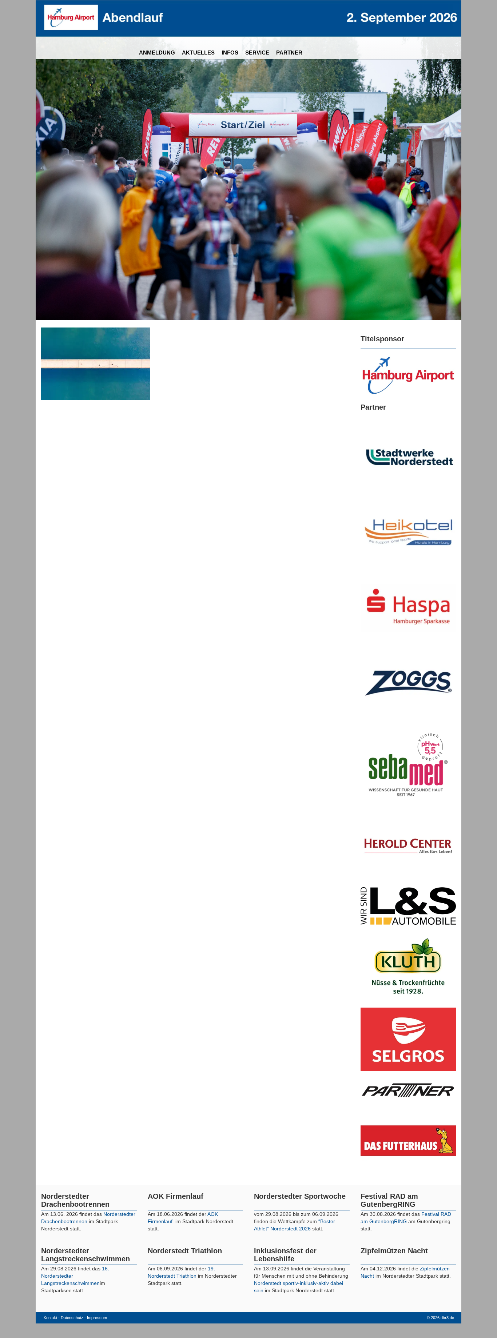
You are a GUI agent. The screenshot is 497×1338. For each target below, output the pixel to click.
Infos (230, 52)
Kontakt (50, 1317)
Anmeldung (157, 52)
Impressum (97, 1317)
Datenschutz (72, 1317)
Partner (289, 52)
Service (257, 52)
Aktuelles (198, 52)
